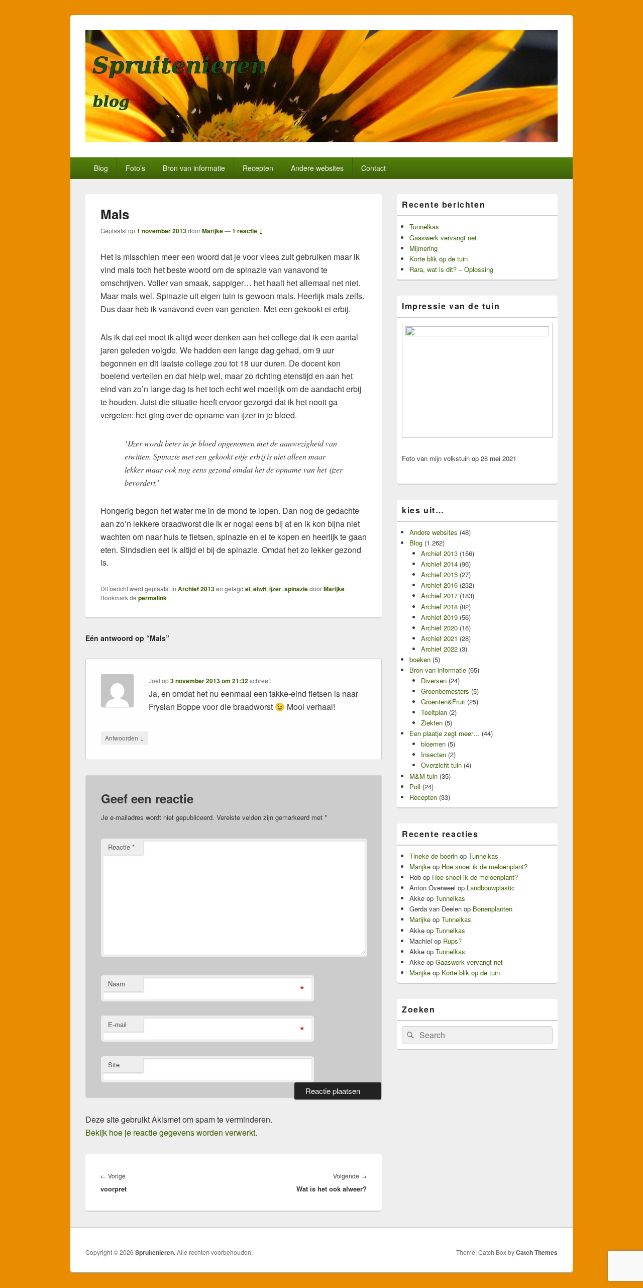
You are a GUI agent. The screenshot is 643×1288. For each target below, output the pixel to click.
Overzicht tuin (441, 765)
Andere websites (317, 168)
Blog (101, 168)
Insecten (433, 754)
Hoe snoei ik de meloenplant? (484, 866)
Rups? (452, 941)
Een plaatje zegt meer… (444, 733)
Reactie (121, 847)
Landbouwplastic (491, 887)
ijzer (275, 588)
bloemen (433, 744)
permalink (153, 597)
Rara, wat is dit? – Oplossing (451, 269)
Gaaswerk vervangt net (443, 237)
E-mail (117, 1024)
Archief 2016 (439, 585)
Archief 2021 (439, 638)
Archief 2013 (196, 588)
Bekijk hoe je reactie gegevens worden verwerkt (170, 1132)
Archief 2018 (439, 606)
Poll (414, 786)
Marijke (212, 230)
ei (247, 588)
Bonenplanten (492, 908)
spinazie (296, 588)
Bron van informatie (194, 168)
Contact (373, 168)
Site (114, 1064)
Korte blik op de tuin (438, 258)
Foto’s (135, 168)
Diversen (434, 680)
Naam (116, 983)
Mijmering (423, 248)
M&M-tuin (423, 776)
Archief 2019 (439, 617)
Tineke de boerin (433, 856)
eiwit (259, 588)
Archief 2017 (439, 595)
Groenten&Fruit (443, 701)
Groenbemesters (445, 691)
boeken (420, 659)
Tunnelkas (424, 226)
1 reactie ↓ (247, 230)
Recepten (258, 168)
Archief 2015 (439, 574)
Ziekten (432, 722)
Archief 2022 (439, 649)
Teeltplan (434, 712)
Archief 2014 (439, 564)
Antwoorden (124, 737)
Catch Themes (537, 1252)
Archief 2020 (439, 627)
